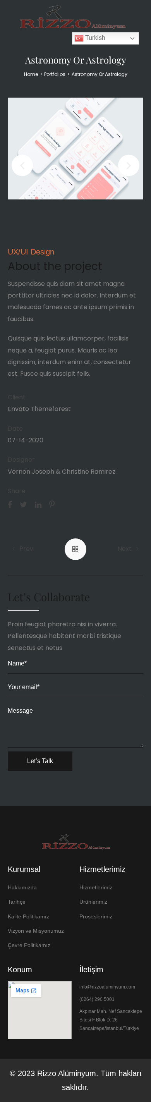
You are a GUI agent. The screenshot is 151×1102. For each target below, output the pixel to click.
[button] (22, 165)
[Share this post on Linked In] (38, 504)
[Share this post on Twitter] (23, 504)
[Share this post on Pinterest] (52, 504)
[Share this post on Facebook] (10, 504)
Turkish (94, 37)
